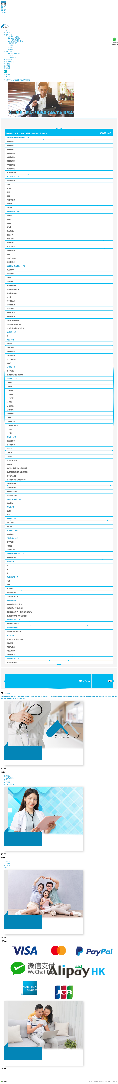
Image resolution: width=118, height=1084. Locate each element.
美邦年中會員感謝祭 (14, 39)
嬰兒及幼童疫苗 (9, 62)
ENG (9, 76)
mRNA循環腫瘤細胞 (7, 696)
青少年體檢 (94, 696)
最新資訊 (7, 66)
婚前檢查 (10, 49)
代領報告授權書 (9, 784)
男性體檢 (10, 45)
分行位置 (7, 861)
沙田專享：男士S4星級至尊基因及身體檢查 (17, 80)
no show (7, 693)
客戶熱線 (7, 863)
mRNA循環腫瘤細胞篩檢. (15, 41)
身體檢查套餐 (8, 35)
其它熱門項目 (12, 57)
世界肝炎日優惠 (12, 43)
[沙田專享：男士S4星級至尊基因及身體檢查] (41, 116)
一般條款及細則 (9, 778)
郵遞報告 (7, 780)
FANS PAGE (8, 867)
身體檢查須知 (8, 59)
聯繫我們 (7, 68)
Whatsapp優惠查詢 (115, 43)
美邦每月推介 (42, 696)
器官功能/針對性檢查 (14, 53)
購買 (110, 681)
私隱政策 (7, 776)
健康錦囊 (3, 2)
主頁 (5, 30)
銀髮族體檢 (87, 696)
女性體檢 (10, 47)
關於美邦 (7, 33)
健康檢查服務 (8, 51)
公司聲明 (7, 782)
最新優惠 (7, 64)
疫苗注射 (10, 55)
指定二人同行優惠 (13, 37)
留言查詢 (7, 865)
